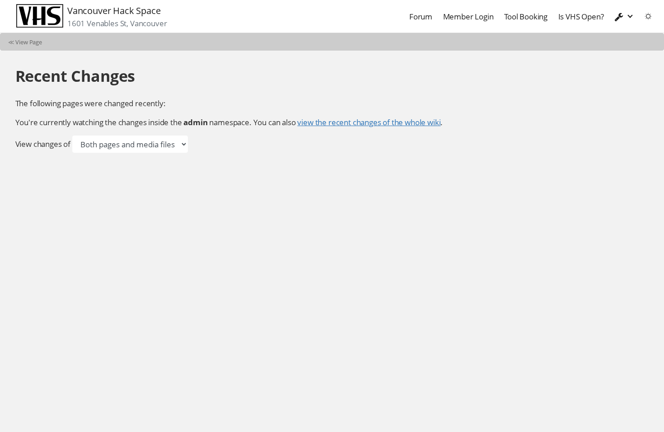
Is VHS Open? (581, 16)
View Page (28, 42)
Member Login (468, 16)
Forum (420, 16)
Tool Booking (525, 16)
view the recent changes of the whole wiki (368, 122)
